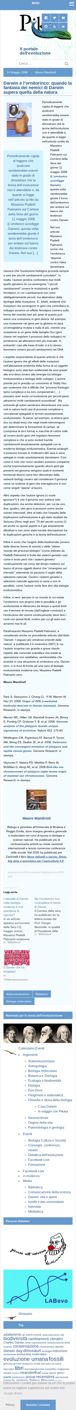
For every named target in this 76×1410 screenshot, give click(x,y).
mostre (15, 1373)
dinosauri (32, 1350)
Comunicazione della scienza (49, 1192)
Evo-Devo (35, 1090)
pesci (60, 1372)
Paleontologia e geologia (46, 1127)
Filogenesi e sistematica (45, 1095)
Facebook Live (38, 1160)
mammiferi (51, 1369)
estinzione (59, 1351)
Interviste (34, 1206)
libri (19, 1368)
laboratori (8, 1369)
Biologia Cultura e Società (47, 1140)
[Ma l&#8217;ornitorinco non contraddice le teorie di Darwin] (49, 918)
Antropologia (37, 1066)
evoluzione (9, 1354)
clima (28, 1342)
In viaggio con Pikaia (53, 1111)
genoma (8, 1363)
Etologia (34, 1085)
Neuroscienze (38, 1118)
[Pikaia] (44, 39)
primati (30, 1377)
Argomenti (30, 1054)
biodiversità (15, 1338)
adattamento (12, 1334)
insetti (37, 1363)
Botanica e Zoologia (42, 1075)
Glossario (25, 1313)
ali (23, 1334)
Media (27, 1181)
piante (7, 1377)
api (62, 1334)
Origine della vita (40, 1122)
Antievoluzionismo (17, 994)
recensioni (45, 1376)
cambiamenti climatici (45, 1339)
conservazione (26, 1346)
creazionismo (47, 1346)
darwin (59, 1346)
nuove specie (49, 1373)
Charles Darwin (13, 1342)
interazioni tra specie (51, 1364)
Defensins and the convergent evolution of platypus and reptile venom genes (35, 746)
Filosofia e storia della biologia (50, 1100)
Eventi (27, 1134)
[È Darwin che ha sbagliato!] (16, 957)
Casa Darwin (47, 1106)
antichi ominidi (34, 1334)
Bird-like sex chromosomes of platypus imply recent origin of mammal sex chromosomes (34, 771)
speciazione (62, 1377)
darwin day (12, 1351)
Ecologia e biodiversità (44, 1080)
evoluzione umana (25, 1359)
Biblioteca (41, 994)
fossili (56, 1358)
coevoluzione (38, 1342)
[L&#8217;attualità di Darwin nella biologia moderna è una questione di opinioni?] (18, 922)
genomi (17, 1363)
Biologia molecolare (18, 1001)
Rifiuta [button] (10, 1404)
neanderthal (30, 1372)
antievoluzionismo (51, 1335)
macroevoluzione (34, 1369)
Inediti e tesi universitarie (46, 1202)
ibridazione (27, 1364)
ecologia (47, 1351)
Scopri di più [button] (13, 1393)
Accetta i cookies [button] (38, 1404)
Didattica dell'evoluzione (45, 1155)
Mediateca (35, 1211)
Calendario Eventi (31, 1048)
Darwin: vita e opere (42, 1197)
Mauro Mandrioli (45, 72)
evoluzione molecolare (31, 1354)
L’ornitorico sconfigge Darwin (58, 181)
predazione (18, 1377)
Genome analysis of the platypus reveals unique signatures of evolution (35, 726)
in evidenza (31, 1176)
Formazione (36, 1164)
